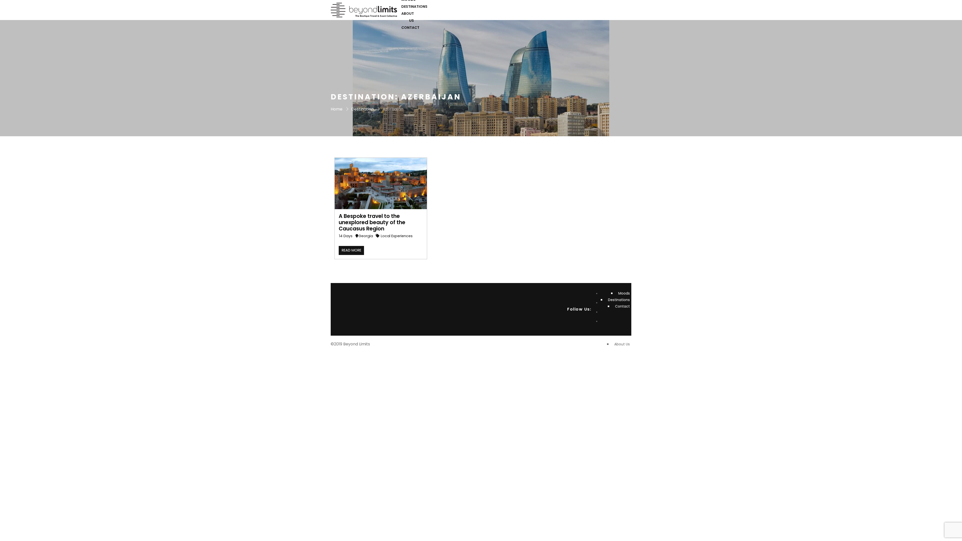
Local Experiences (397, 236)
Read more (351, 250)
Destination (362, 109)
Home (336, 109)
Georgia (365, 236)
